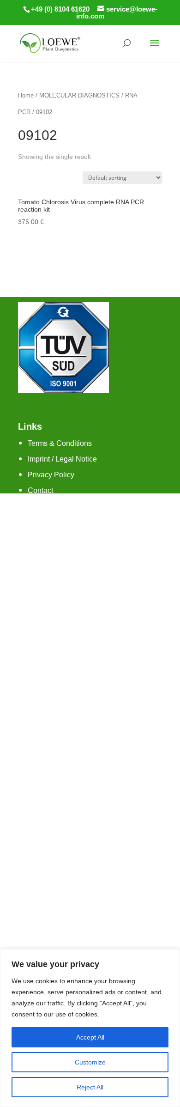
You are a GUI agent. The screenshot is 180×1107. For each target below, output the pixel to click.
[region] (90, 1028)
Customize (90, 1062)
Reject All (90, 1087)
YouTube (42, 583)
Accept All (90, 1037)
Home (26, 95)
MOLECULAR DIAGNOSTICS (79, 95)
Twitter (38, 567)
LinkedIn (42, 598)
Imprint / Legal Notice (62, 459)
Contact (40, 490)
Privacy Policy (51, 475)
